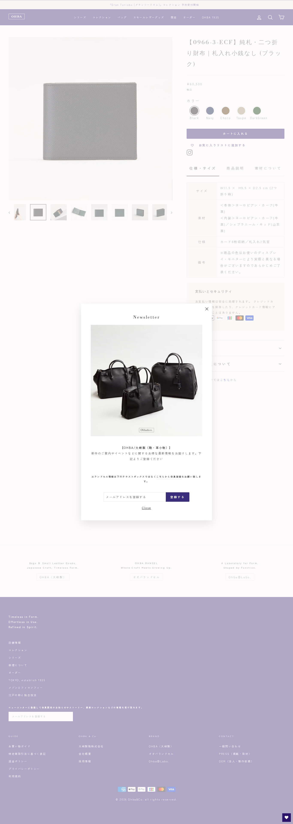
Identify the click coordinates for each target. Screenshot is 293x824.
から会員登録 (169, 476)
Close (146, 508)
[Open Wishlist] (286, 817)
